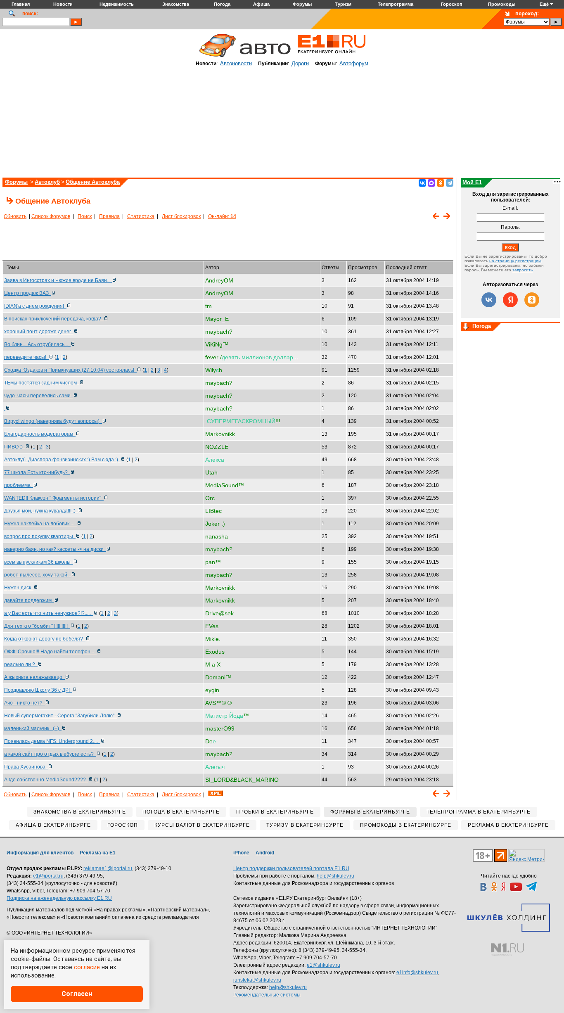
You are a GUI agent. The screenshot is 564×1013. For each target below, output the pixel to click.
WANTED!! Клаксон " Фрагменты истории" (54, 498)
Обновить (15, 216)
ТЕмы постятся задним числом (41, 383)
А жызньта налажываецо (34, 677)
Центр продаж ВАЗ (27, 293)
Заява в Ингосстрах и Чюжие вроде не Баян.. (58, 280)
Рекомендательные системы (267, 995)
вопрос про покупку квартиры (40, 536)
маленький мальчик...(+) (33, 728)
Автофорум (353, 63)
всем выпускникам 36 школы (38, 562)
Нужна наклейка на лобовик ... (40, 524)
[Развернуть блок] (466, 327)
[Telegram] (449, 183)
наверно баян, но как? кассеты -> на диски (55, 549)
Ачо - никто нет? (24, 703)
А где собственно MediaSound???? (46, 780)
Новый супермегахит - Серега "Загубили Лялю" (60, 716)
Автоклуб (47, 182)
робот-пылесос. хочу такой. (37, 575)
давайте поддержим (29, 600)
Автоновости (236, 63)
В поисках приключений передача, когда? (54, 319)
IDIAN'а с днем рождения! (35, 306)
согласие (87, 967)
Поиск (85, 216)
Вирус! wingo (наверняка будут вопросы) (53, 421)
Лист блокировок (181, 216)
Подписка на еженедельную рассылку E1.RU (59, 898)
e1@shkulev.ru (323, 965)
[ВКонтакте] (422, 183)
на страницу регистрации (515, 261)
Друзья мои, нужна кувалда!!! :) (41, 511)
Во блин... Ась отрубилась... (37, 344)
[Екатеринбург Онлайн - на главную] (331, 56)
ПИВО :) (14, 447)
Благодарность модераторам (40, 434)
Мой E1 (472, 182)
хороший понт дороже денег (38, 332)
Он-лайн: (222, 216)
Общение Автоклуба (93, 182)
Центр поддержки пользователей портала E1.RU (291, 868)
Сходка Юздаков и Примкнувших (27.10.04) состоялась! (70, 370)
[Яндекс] (510, 299)
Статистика (140, 216)
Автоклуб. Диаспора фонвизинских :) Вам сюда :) (62, 460)
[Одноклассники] (440, 183)
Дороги (300, 63)
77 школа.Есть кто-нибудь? (37, 472)
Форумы (16, 182)
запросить (522, 270)
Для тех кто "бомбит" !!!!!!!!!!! (37, 626)
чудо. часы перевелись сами (38, 396)
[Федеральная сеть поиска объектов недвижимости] (507, 949)
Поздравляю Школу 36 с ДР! (38, 690)
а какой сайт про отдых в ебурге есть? (50, 754)
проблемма (18, 485)
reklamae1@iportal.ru (107, 868)
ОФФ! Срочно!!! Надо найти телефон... (50, 652)
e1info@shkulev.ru (417, 972)
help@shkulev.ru (335, 876)
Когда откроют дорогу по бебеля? (44, 639)
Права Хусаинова (26, 767)
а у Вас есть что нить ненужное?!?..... (48, 613)
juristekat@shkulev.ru (257, 980)
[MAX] (431, 183)
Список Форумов (50, 216)
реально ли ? (21, 664)
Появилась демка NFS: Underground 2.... (52, 741)
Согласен (77, 994)
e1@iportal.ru (48, 876)
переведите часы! (26, 357)
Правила (109, 216)
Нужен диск (18, 588)
